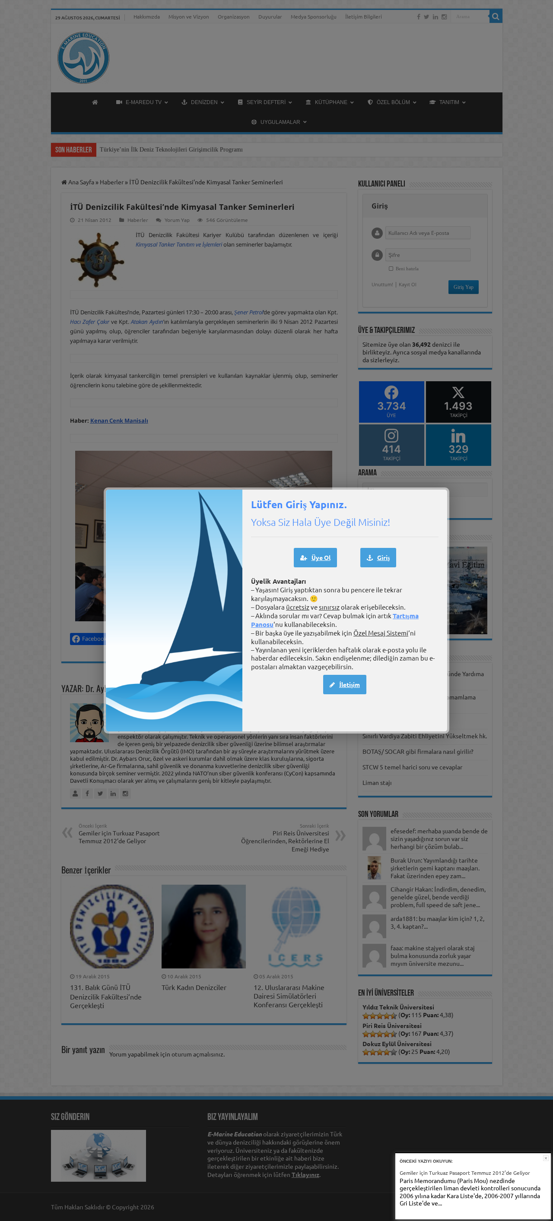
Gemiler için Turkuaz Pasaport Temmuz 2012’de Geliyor (465, 1172)
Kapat (546, 1158)
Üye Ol (321, 557)
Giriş (383, 557)
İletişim (349, 684)
